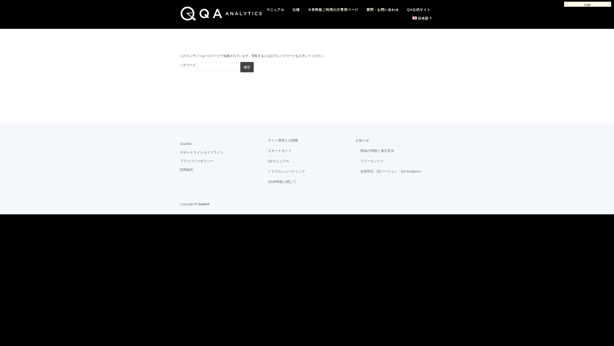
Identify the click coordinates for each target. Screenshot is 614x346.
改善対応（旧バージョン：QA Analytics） (392, 171)
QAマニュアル (278, 161)
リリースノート (372, 161)
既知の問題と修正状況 (377, 150)
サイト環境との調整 (283, 140)
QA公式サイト (419, 9)
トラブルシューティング (286, 171)
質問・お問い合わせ (382, 9)
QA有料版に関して (282, 181)
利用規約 (186, 169)
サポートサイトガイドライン (202, 152)
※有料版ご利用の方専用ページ (333, 9)
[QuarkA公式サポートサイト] (221, 19)
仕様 (296, 9)
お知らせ (362, 140)
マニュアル (275, 9)
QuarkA (185, 143)
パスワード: (188, 65)
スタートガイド (279, 150)
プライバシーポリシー (196, 161)
